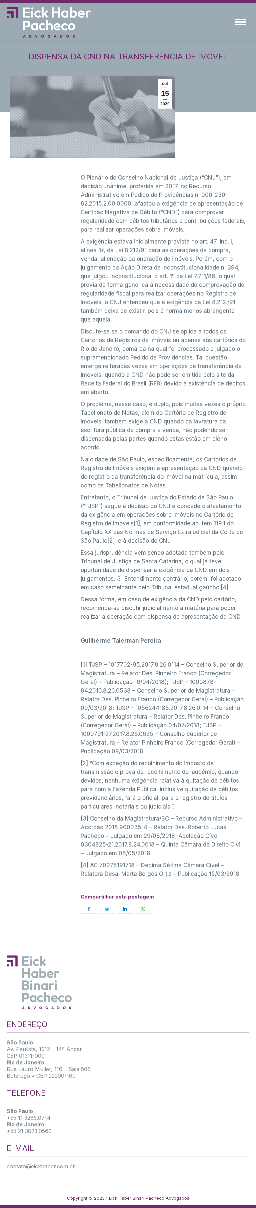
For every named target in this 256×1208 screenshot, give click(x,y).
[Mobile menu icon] (240, 22)
